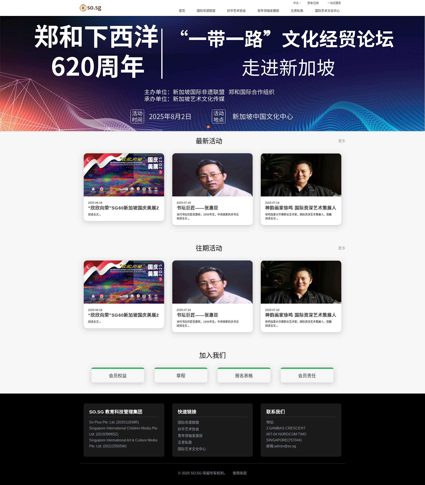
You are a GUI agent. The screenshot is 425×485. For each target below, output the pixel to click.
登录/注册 (313, 3)
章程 (180, 375)
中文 (296, 3)
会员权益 (118, 375)
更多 (341, 141)
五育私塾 (297, 10)
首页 (182, 10)
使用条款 (239, 473)
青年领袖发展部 (268, 10)
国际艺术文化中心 (327, 10)
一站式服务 (334, 3)
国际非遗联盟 (206, 10)
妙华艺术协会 (236, 10)
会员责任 (307, 375)
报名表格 (244, 375)
